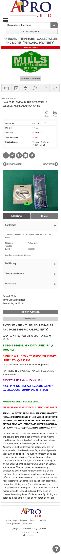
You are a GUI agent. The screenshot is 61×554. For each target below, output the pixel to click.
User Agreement (13, 523)
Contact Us (41, 520)
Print (55, 116)
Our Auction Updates (30, 31)
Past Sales (27, 523)
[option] (30, 190)
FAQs (32, 520)
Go (54, 25)
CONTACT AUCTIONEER (30, 312)
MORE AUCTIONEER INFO (30, 78)
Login (15, 520)
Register (24, 520)
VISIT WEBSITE (30, 319)
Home (8, 520)
